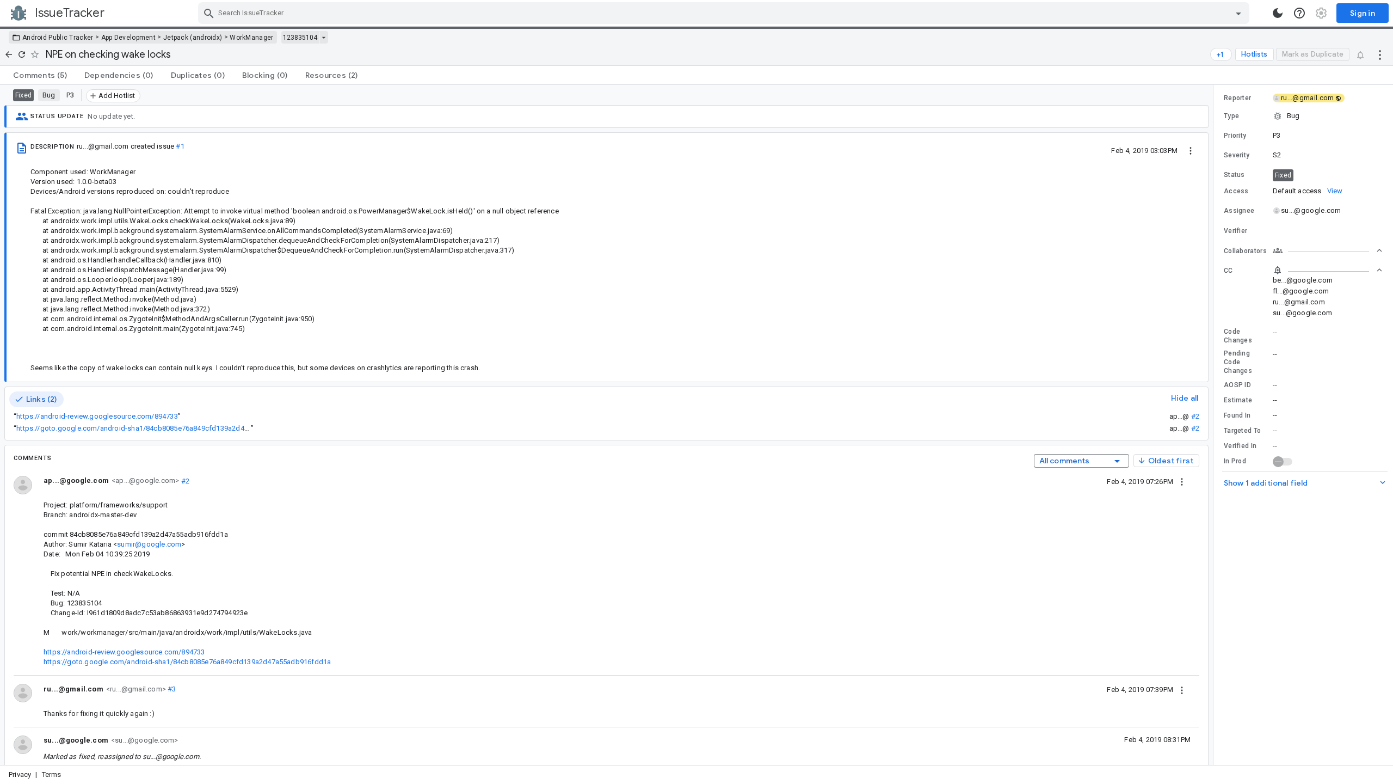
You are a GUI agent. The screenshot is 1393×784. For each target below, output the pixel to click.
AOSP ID (1237, 385)
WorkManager (251, 37)
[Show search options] (1238, 13)
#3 (171, 689)
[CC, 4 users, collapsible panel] (1328, 270)
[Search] (208, 13)
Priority (1235, 135)
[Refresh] (21, 54)
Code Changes (1238, 336)
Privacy (20, 774)
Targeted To (1242, 430)
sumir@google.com (149, 544)
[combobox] (725, 13)
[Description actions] (1190, 150)
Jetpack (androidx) (192, 37)
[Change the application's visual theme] (1278, 13)
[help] (1299, 13)
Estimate (1238, 400)
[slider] (1215, 425)
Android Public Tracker (58, 37)
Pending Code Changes (1238, 362)
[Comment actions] (1182, 481)
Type (1231, 116)
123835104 (300, 37)
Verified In (1240, 446)
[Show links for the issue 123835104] (323, 38)
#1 (180, 146)
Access (1236, 191)
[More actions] (1380, 54)
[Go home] (8, 54)
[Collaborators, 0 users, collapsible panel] (1328, 250)
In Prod (1235, 461)
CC (1228, 270)
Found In (1237, 415)
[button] (1303, 116)
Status (1234, 175)
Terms (51, 774)
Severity (1236, 155)
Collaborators (1245, 251)
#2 (1195, 416)
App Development (128, 37)
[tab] (40, 75)
